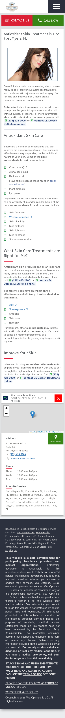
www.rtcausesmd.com (23, 458)
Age (11, 304)
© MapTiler (40, 432)
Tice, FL (13, 550)
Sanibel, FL (28, 546)
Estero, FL (31, 539)
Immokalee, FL (17, 536)
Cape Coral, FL (16, 539)
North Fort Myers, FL (39, 543)
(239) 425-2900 (18, 454)
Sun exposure (17, 309)
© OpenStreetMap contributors (53, 432)
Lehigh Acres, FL (18, 543)
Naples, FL (31, 536)
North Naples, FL (25, 532)
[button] (32, 414)
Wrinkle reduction (19, 217)
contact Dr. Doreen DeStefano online (30, 122)
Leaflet (34, 432)
